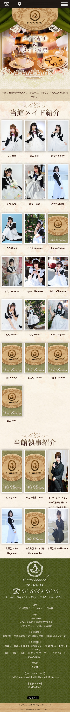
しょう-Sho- (12, 497)
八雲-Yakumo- (58, 204)
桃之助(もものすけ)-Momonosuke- (35, 551)
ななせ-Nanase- (35, 248)
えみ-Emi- (35, 156)
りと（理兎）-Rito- (35, 497)
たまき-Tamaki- (58, 377)
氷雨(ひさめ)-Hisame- (58, 548)
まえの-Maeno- (12, 291)
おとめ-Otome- (35, 377)
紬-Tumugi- (11, 377)
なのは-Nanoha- (35, 291)
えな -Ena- (12, 204)
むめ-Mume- (12, 334)
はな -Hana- (35, 204)
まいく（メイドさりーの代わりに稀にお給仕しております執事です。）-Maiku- (58, 504)
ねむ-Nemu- (35, 334)
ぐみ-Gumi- (11, 248)
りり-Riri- (11, 156)
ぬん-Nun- (12, 420)
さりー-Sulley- (58, 156)
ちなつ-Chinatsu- (58, 291)
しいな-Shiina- (58, 248)
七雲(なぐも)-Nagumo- (12, 551)
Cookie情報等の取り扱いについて (35, 709)
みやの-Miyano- (58, 334)
